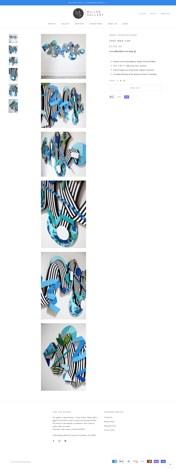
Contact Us (108, 417)
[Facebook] (117, 80)
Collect (65, 24)
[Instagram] (59, 440)
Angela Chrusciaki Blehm (123, 35)
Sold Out (135, 88)
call (94, 417)
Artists (52, 24)
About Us (113, 24)
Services (79, 24)
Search (153, 14)
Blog (125, 24)
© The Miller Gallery (20, 462)
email (55, 420)
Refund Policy (109, 421)
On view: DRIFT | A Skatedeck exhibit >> (88, 3)
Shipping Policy (110, 425)
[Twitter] (120, 80)
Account (143, 14)
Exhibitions (96, 24)
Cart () (165, 13)
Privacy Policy (109, 430)
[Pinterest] (124, 80)
